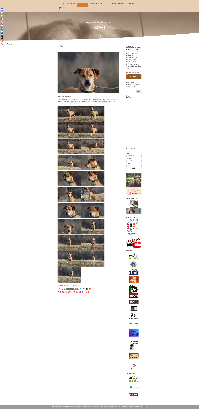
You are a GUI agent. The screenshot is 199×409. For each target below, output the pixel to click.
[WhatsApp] (7, 19)
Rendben (144, 406)
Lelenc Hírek (70, 4)
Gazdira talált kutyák (63, 49)
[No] (197, 407)
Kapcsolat (61, 8)
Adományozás (82, 4)
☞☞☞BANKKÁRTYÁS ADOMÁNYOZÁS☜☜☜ (133, 65)
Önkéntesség (95, 4)
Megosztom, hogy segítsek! (73, 291)
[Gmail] (7, 28)
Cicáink (113, 4)
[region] (133, 207)
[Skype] (7, 31)
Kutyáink (104, 4)
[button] (133, 204)
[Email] (7, 25)
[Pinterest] (7, 34)
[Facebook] (7, 9)
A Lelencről (122, 4)
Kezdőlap (61, 4)
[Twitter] (7, 12)
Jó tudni (132, 4)
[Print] (7, 15)
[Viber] (7, 22)
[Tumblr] (7, 37)
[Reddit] (7, 40)
